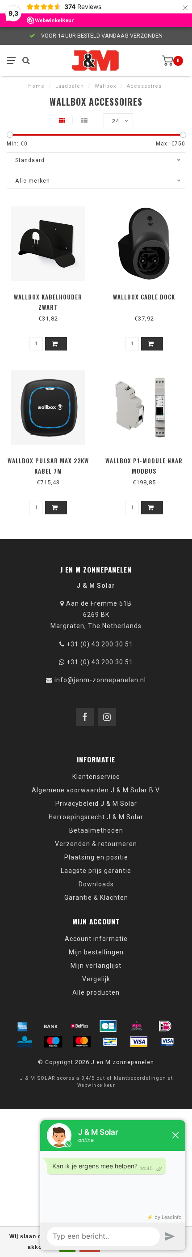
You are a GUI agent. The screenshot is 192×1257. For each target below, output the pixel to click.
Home (36, 86)
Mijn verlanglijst (96, 965)
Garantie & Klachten (96, 897)
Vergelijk (96, 979)
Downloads (96, 884)
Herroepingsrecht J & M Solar (96, 817)
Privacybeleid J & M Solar (96, 803)
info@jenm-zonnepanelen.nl (100, 680)
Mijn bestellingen (96, 952)
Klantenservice (96, 776)
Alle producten (96, 992)
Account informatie (96, 938)
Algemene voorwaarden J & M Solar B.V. (96, 790)
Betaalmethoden (96, 830)
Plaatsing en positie (96, 857)
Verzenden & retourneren (96, 843)
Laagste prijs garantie (96, 870)
